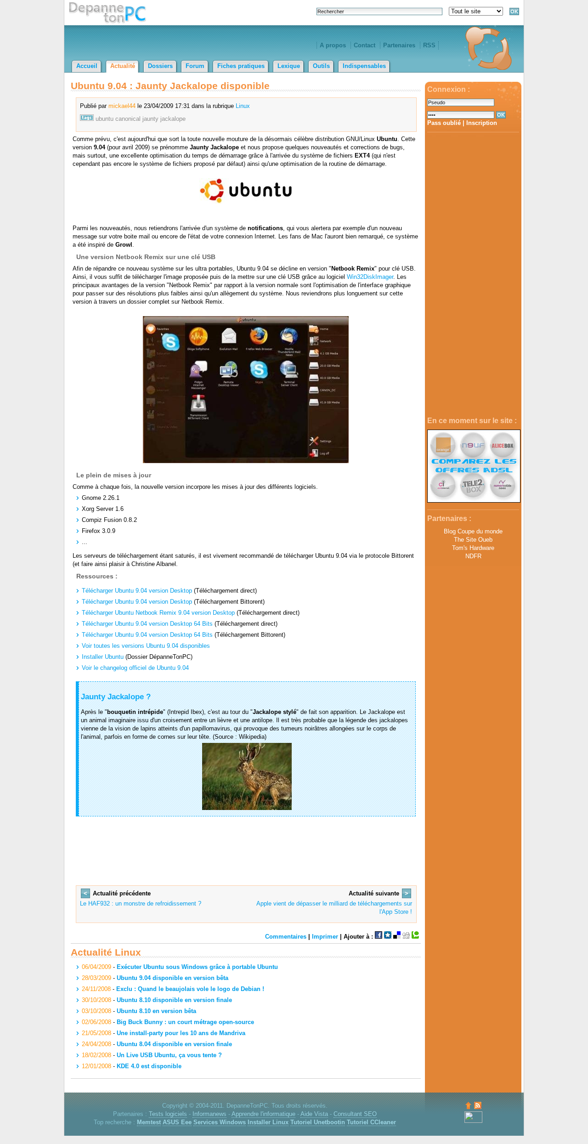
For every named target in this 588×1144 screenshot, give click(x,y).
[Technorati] (415, 936)
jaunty (150, 118)
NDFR (473, 556)
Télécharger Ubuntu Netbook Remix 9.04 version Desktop (158, 612)
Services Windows (219, 1122)
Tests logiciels (168, 1113)
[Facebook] (378, 936)
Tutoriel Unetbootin (317, 1122)
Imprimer (325, 936)
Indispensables (364, 65)
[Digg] (406, 936)
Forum (195, 65)
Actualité (122, 65)
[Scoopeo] (387, 936)
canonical (128, 118)
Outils (321, 65)
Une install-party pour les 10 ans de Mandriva (181, 1033)
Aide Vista (314, 1113)
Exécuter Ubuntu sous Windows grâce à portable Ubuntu (197, 966)
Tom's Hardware (473, 547)
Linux (243, 105)
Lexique (288, 65)
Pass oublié (444, 122)
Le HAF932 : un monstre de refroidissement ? (140, 903)
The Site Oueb (473, 539)
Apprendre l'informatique (263, 1113)
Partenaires (399, 45)
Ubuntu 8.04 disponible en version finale (174, 1044)
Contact (364, 45)
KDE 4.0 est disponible (149, 1066)
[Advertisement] (473, 275)
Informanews (209, 1113)
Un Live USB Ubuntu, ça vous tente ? (169, 1055)
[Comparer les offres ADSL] (473, 500)
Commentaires (285, 936)
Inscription (481, 122)
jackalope (173, 118)
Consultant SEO (355, 1113)
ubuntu (104, 118)
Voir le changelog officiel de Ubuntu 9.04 (135, 667)
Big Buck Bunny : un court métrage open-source (185, 1022)
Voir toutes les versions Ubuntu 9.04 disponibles (146, 645)
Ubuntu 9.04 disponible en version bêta (172, 977)
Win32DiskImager (370, 276)
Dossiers (160, 65)
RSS (429, 45)
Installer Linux (268, 1122)
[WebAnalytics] (473, 1120)
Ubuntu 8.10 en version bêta (156, 1011)
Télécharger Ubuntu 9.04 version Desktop (137, 590)
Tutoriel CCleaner (371, 1122)
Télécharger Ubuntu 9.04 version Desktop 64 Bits (147, 623)
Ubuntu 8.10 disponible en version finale (174, 1000)
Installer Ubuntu (103, 656)
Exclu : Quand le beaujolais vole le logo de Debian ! (190, 988)
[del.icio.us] (397, 936)
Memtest (149, 1122)
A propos (333, 45)
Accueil (86, 65)
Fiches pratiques (241, 65)
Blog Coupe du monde (473, 531)
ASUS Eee (177, 1122)
